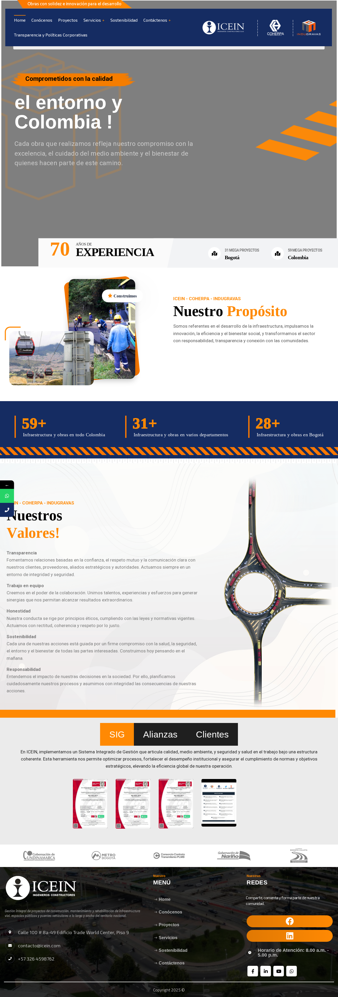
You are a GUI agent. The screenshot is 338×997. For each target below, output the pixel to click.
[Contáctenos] (7, 510)
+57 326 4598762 (36, 959)
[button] (289, 921)
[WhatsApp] (7, 496)
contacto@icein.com (39, 945)
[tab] (117, 734)
